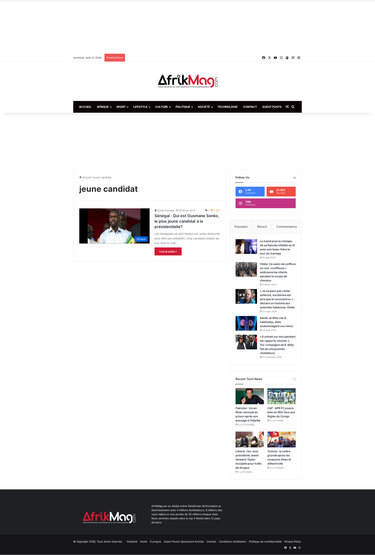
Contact (250, 106)
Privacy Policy (292, 541)
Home (143, 541)
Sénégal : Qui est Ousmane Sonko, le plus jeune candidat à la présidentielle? (186, 221)
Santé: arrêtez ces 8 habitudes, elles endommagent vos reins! (276, 322)
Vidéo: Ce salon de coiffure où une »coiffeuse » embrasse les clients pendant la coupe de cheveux (278, 272)
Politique (183, 106)
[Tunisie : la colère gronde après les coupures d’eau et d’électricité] (281, 440)
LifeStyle (140, 106)
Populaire (241, 226)
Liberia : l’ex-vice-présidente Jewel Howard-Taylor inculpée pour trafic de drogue (249, 459)
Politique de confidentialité (265, 541)
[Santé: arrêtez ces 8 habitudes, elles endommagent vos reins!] (246, 323)
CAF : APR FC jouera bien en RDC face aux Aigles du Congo (281, 412)
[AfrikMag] (187, 81)
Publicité (132, 541)
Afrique (103, 106)
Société (204, 106)
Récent (262, 226)
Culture (161, 106)
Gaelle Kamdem (166, 210)
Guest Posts (271, 106)
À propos (155, 541)
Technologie (228, 106)
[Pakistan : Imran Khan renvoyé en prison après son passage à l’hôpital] (250, 396)
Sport (121, 106)
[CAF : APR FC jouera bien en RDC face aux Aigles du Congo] (281, 396)
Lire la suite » (168, 251)
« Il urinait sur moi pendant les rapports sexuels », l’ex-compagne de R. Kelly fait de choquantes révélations (278, 345)
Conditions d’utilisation (232, 541)
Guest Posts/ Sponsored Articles (184, 541)
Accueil (85, 106)
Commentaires (287, 226)
